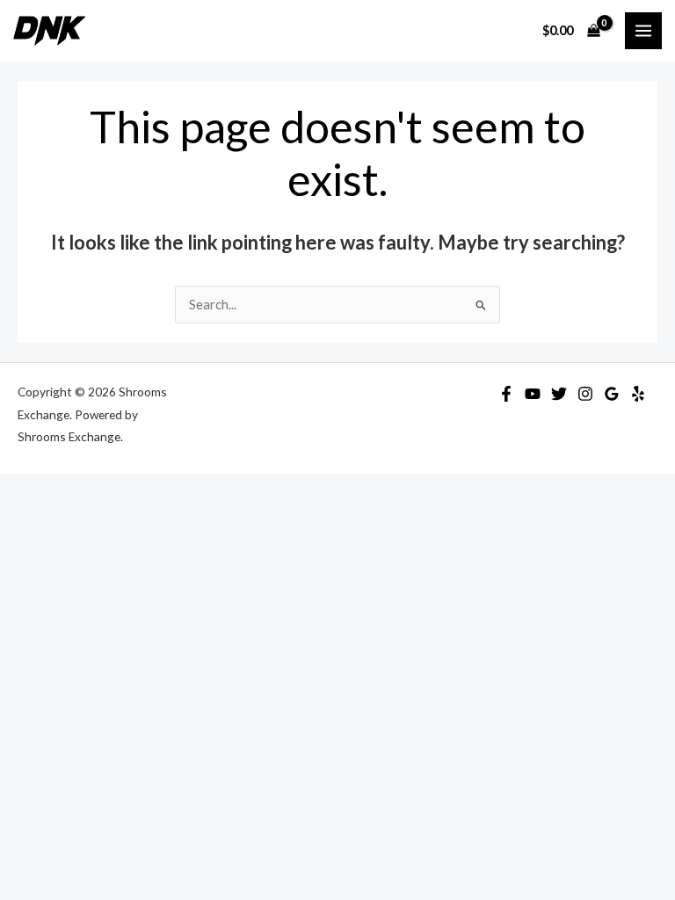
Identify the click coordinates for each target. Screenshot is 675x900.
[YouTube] (533, 394)
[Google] (612, 394)
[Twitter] (559, 394)
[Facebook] (506, 394)
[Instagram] (585, 394)
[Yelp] (638, 394)
